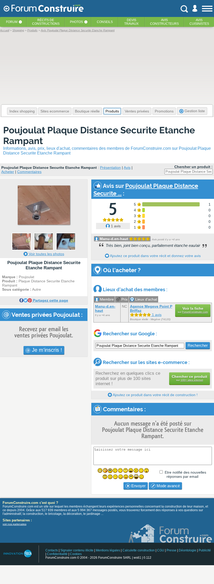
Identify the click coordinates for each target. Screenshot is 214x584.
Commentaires (29, 172)
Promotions (164, 111)
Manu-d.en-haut (114, 239)
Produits (112, 111)
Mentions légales (108, 550)
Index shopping (22, 111)
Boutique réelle (87, 111)
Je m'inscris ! (46, 350)
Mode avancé (168, 486)
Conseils (105, 22)
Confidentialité (57, 554)
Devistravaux (131, 22)
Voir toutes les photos (46, 254)
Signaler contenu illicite (76, 550)
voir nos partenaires (14, 524)
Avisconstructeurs (164, 22)
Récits (46, 22)
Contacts (51, 550)
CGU (160, 550)
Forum (11, 22)
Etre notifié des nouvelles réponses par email (185, 474)
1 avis (115, 226)
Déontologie (187, 550)
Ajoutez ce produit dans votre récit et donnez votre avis (155, 256)
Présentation (110, 167)
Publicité (205, 550)
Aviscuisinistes (199, 22)
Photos (76, 22)
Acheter (7, 172)
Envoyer (138, 486)
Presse (171, 550)
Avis (127, 167)
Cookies (76, 554)
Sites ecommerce (54, 111)
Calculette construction (138, 550)
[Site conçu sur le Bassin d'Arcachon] (17, 553)
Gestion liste (194, 111)
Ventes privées (137, 111)
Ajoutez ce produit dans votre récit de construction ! (155, 395)
